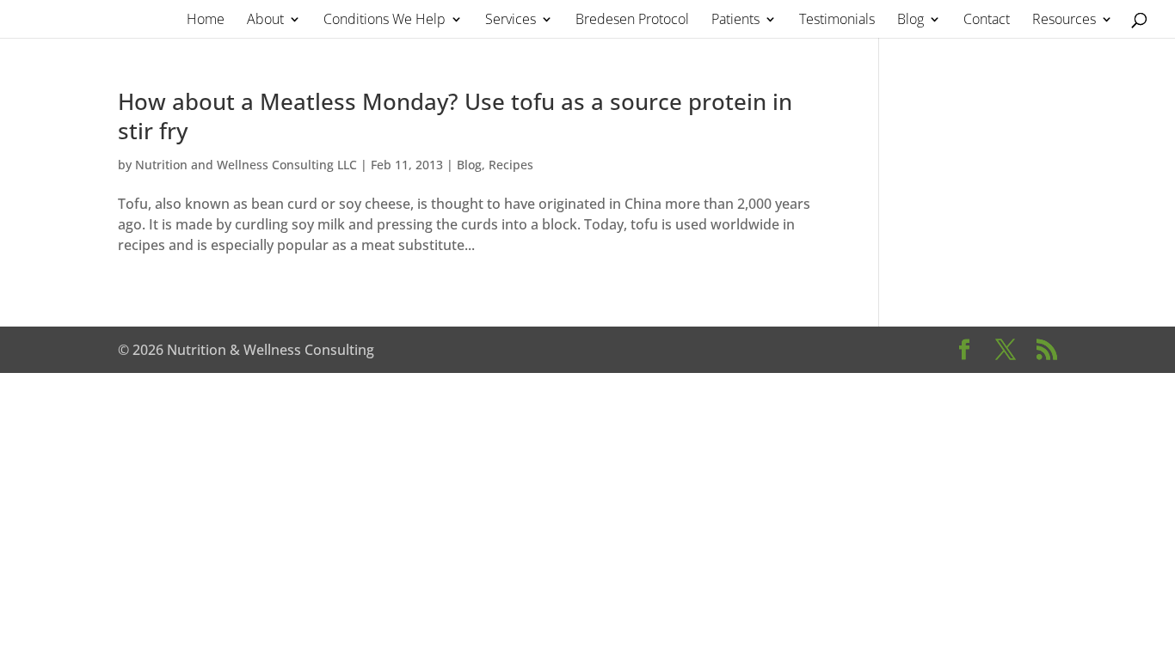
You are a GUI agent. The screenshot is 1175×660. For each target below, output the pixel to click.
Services (510, 20)
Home (206, 20)
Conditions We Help (384, 20)
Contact (986, 20)
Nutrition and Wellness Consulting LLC (246, 164)
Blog (910, 20)
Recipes (511, 164)
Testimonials (837, 20)
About (265, 20)
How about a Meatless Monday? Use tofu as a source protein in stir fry (455, 116)
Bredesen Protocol (632, 20)
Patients (735, 20)
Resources (1064, 20)
